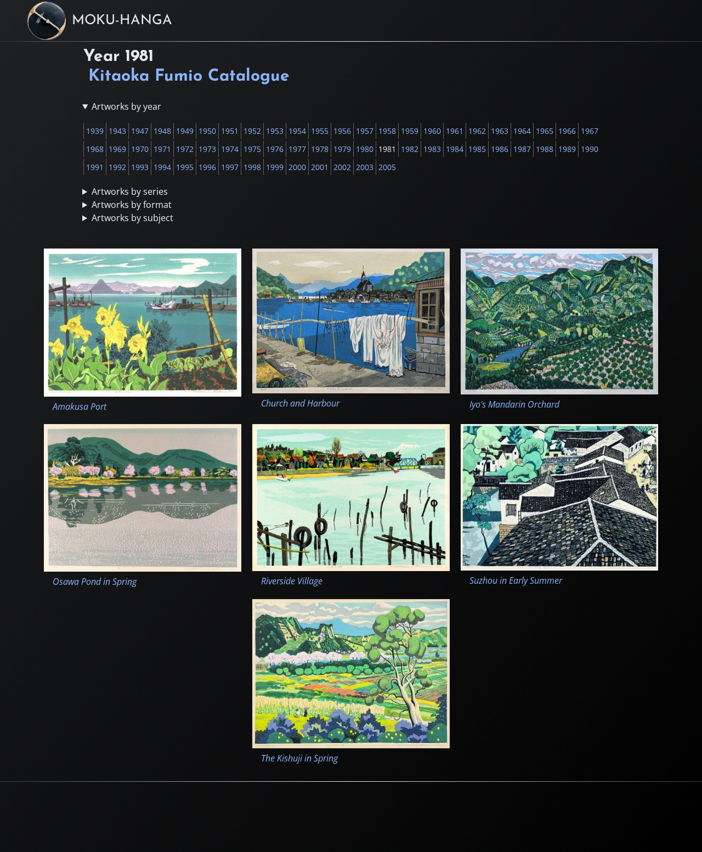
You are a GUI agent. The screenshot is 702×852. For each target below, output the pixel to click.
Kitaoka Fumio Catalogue (189, 76)
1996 (207, 167)
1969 (117, 149)
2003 (364, 167)
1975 (252, 149)
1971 (162, 149)
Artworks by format (132, 205)
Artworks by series (130, 191)
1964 (522, 131)
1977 (297, 149)
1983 (432, 149)
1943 (117, 131)
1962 (477, 131)
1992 (117, 167)
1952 (252, 131)
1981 (387, 149)
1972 (185, 149)
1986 (499, 149)
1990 (589, 149)
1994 (162, 167)
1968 (95, 149)
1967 (589, 131)
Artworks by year (126, 106)
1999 (275, 167)
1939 (95, 131)
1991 (95, 167)
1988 (544, 149)
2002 (342, 167)
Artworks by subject (132, 218)
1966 (567, 131)
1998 (252, 167)
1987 (522, 149)
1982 (409, 149)
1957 (364, 131)
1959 (409, 131)
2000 (297, 167)
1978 (320, 149)
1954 (297, 131)
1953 (275, 131)
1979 (342, 149)
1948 (162, 131)
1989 (567, 149)
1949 (185, 131)
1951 (230, 131)
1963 (499, 131)
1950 (207, 131)
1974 (230, 149)
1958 (387, 131)
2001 (320, 167)
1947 (140, 131)
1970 (140, 149)
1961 (454, 131)
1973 (207, 149)
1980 (364, 149)
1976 (275, 149)
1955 (320, 131)
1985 (477, 149)
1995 (185, 167)
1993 (140, 167)
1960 (432, 131)
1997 (230, 167)
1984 (454, 149)
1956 (342, 131)
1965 (544, 131)
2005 (387, 167)
